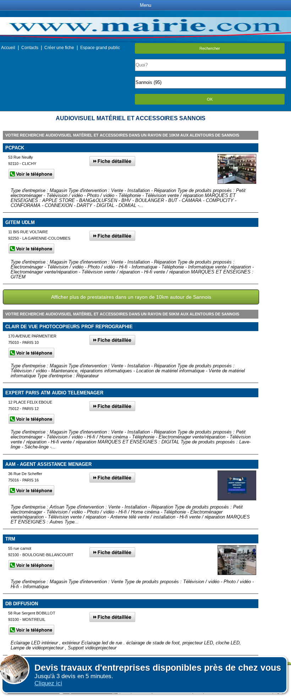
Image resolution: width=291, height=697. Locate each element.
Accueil (8, 47)
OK (210, 99)
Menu (145, 5)
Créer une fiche (59, 47)
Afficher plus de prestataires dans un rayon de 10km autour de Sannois (131, 297)
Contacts (29, 47)
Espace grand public (100, 47)
